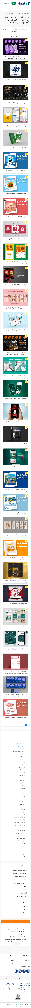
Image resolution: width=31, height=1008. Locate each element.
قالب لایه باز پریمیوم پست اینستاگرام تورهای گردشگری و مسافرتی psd (17, 513)
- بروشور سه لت (22, 770)
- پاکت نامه (23, 846)
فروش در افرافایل (26, 958)
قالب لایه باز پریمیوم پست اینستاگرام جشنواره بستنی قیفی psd (15, 216)
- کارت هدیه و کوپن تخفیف (20, 822)
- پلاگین (24, 854)
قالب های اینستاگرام (9, 13)
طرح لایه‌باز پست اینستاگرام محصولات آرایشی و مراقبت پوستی (16, 535)
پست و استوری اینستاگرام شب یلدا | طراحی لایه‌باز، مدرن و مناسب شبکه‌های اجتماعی (16, 285)
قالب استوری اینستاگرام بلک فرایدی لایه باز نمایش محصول (16, 421)
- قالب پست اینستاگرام (20, 746)
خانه (28, 13)
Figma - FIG (22, 893)
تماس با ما (12, 963)
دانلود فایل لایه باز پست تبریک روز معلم (18, 467)
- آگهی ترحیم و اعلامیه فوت (20, 817)
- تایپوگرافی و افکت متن (20, 825)
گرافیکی (17, 13)
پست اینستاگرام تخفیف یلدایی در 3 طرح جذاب (16, 239)
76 (8, 725)
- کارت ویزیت (23, 756)
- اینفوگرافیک (23, 801)
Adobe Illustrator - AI (20, 876)
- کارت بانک (23, 796)
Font (24, 903)
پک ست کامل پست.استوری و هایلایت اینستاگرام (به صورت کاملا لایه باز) (15, 695)
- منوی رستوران (22, 767)
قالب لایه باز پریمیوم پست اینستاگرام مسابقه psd (16, 170)
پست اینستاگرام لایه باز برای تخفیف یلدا (18, 603)
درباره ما (12, 960)
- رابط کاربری (23, 783)
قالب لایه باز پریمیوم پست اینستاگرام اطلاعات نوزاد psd (16, 718)
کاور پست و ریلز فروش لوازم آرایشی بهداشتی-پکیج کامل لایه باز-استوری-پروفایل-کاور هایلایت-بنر (16, 57)
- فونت (24, 791)
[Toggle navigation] (27, 8)
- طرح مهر (24, 812)
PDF (24, 912)
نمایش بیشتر (15, 943)
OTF (24, 906)
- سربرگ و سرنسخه (22, 807)
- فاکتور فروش (23, 804)
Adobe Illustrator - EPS (20, 880)
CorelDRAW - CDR (21, 896)
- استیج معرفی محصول (21, 838)
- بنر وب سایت (23, 780)
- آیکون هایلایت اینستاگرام (19, 751)
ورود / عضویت (7, 3)
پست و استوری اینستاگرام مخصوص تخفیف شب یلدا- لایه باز (16, 262)
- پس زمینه (23, 799)
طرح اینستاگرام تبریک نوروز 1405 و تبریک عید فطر (16, 398)
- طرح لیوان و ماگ (22, 841)
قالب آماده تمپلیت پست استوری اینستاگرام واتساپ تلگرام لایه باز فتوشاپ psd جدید (16, 125)
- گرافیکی (25, 741)
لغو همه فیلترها (15, 921)
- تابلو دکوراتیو (23, 851)
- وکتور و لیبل (23, 785)
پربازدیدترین (14, 33)
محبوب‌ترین (14, 29)
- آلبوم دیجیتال (23, 828)
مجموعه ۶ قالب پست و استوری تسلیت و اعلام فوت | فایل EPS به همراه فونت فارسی (15, 103)
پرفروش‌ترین (14, 31)
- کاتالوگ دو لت (22, 772)
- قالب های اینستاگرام (21, 743)
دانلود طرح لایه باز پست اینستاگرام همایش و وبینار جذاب (16, 581)
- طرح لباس (23, 849)
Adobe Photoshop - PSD (19, 870)
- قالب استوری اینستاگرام (19, 749)
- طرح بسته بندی (22, 835)
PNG (24, 890)
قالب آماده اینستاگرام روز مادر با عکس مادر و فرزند (16, 330)
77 (5, 725)
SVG (24, 899)
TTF (24, 909)
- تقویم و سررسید (22, 775)
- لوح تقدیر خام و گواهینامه (20, 820)
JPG (24, 886)
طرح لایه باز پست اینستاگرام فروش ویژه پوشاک (16, 79)
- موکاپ (24, 762)
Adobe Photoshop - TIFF (19, 883)
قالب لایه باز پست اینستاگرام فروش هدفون (17, 649)
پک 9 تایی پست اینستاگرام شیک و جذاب (18, 626)
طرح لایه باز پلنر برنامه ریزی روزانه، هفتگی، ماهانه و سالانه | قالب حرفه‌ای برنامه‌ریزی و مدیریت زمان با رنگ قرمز (16, 672)
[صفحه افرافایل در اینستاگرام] (27, 971)
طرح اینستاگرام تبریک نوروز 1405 (20, 148)
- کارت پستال (23, 788)
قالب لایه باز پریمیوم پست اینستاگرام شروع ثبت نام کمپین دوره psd (16, 558)
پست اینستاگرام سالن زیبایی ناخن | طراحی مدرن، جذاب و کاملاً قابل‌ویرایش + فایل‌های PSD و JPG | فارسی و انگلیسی (16, 307)
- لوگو (25, 759)
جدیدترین (15, 34)
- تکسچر (24, 793)
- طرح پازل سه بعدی (21, 830)
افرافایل (16, 1004)
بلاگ (29, 963)
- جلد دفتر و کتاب (22, 843)
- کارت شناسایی (22, 778)
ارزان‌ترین (15, 36)
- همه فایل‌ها (24, 738)
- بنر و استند (23, 764)
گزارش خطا (27, 960)
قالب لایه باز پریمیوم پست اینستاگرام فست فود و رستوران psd (16, 194)
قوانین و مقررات (11, 958)
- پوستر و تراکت (22, 754)
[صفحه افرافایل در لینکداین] (24, 971)
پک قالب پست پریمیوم (22, 444)
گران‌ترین (10, 36)
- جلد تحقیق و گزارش (21, 833)
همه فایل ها (23, 13)
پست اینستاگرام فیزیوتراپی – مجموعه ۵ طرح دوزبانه (15, 375)
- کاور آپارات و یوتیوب (21, 814)
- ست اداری (23, 809)
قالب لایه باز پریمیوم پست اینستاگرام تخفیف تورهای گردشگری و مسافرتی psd (15, 490)
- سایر (25, 857)
